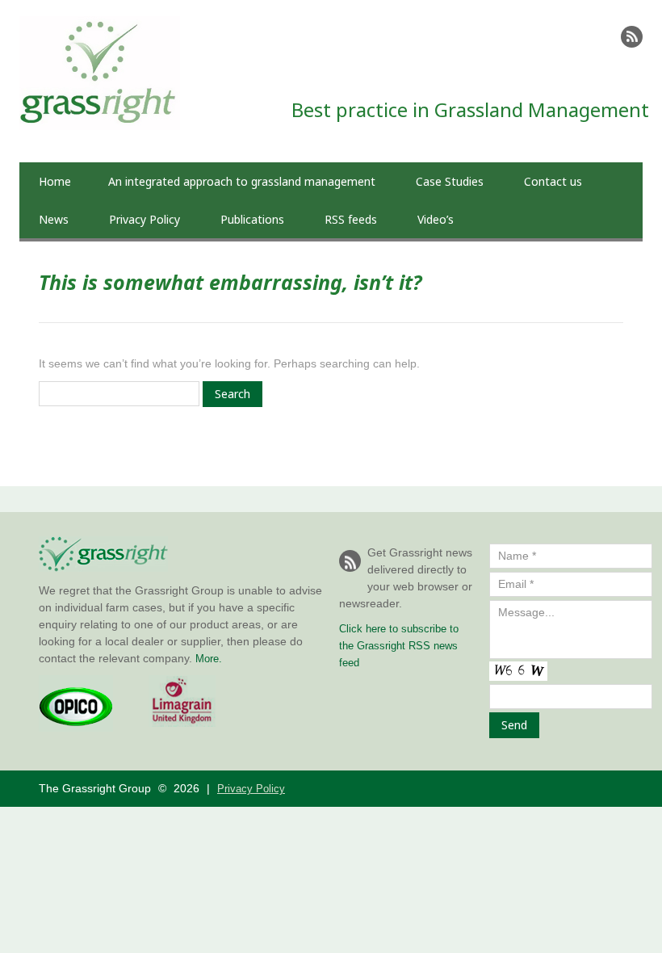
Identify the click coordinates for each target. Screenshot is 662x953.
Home (55, 181)
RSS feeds (351, 219)
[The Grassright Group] (99, 23)
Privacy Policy (144, 219)
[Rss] (632, 37)
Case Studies (450, 181)
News (54, 219)
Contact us (553, 181)
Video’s (435, 219)
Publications (252, 219)
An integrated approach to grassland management (241, 181)
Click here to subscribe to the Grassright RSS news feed (399, 646)
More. (208, 659)
